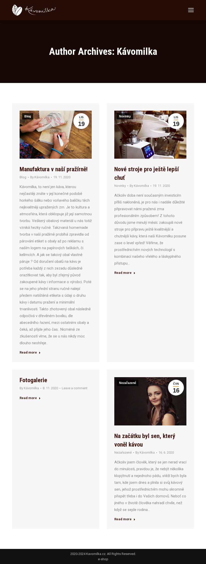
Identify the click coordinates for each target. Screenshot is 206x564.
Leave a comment (74, 388)
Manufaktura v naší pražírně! (54, 169)
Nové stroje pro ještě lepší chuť (146, 173)
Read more (28, 352)
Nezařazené (127, 383)
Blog (27, 116)
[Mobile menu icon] (191, 10)
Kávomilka (137, 51)
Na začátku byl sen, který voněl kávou (144, 440)
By (39, 177)
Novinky (125, 116)
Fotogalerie (33, 380)
